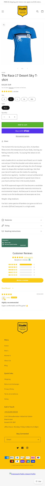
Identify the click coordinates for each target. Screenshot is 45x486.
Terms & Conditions (11, 394)
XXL (32, 99)
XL (24, 99)
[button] (2, 11)
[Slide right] (27, 68)
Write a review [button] (22, 280)
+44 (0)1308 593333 (11, 412)
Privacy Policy (9, 389)
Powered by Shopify (28, 465)
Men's (6, 351)
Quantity (4, 113)
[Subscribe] (38, 439)
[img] (7, 294)
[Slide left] (17, 68)
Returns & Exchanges (11, 384)
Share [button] (6, 141)
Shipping (11, 87)
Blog (6, 365)
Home (6, 346)
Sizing (6, 399)
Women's (7, 356)
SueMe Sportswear (19, 465)
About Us (7, 361)
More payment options (22, 136)
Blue (5, 108)
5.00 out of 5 (28, 257)
